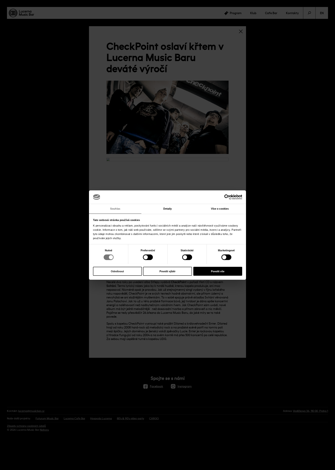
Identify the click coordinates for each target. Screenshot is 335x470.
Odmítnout (117, 271)
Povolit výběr (167, 271)
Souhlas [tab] (115, 208)
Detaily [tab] (167, 208)
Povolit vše (217, 271)
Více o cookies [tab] (220, 208)
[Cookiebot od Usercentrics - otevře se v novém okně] (227, 197)
